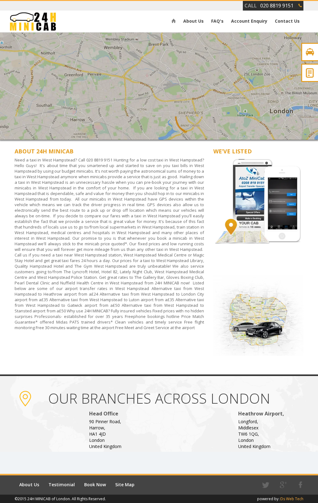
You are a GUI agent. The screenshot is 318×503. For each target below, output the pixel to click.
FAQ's (217, 21)
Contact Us (287, 21)
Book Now (95, 484)
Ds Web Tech (291, 498)
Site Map (124, 484)
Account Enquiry (249, 21)
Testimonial (61, 484)
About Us (193, 21)
